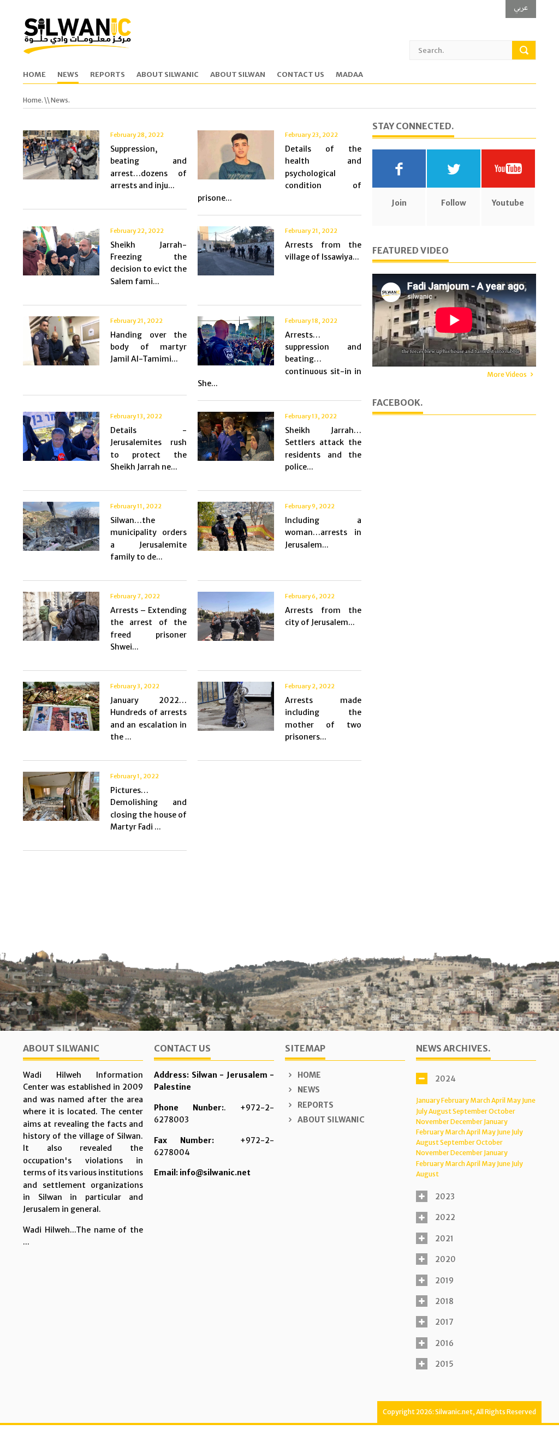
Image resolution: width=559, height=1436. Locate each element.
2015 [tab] (444, 1364)
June (529, 1100)
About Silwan (237, 75)
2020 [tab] (445, 1259)
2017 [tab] (444, 1322)
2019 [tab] (444, 1280)
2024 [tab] (445, 1079)
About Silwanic (167, 75)
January (428, 1100)
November (432, 1121)
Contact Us (300, 75)
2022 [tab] (445, 1217)
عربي (521, 7)
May (514, 1100)
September (470, 1111)
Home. (33, 100)
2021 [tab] (444, 1238)
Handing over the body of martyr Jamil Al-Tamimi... (148, 347)
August (440, 1111)
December (466, 1121)
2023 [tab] (445, 1196)
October (502, 1111)
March (480, 1100)
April (498, 1100)
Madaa (349, 75)
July (421, 1111)
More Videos (507, 374)
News (68, 75)
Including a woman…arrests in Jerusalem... (323, 532)
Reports (107, 75)
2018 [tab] (444, 1301)
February (455, 1100)
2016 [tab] (444, 1343)
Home (34, 75)
